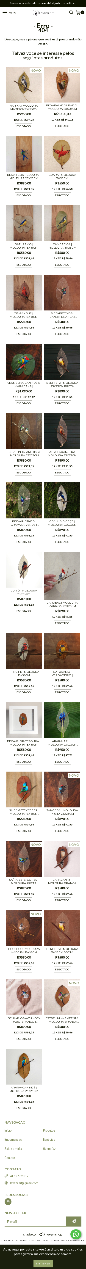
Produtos (49, 1130)
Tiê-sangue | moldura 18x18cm (24, 315)
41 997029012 (19, 1176)
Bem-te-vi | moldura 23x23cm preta (62, 384)
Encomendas (13, 1139)
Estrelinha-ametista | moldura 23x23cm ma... (24, 453)
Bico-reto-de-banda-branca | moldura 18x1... (62, 315)
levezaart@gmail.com (24, 1183)
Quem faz (49, 1149)
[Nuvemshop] (43, 1236)
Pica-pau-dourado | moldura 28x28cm (62, 107)
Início (8, 1130)
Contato (10, 1158)
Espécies (49, 1139)
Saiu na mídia (13, 1149)
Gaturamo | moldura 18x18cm (24, 245)
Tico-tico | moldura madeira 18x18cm (24, 950)
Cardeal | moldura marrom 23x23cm (62, 604)
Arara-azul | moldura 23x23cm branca (62, 742)
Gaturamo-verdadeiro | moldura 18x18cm (62, 673)
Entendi (43, 1263)
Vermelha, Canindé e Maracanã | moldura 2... (23, 384)
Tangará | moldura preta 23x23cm (62, 812)
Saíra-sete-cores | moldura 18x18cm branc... (23, 812)
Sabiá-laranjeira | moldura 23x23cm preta (62, 453)
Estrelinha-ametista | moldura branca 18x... (62, 1020)
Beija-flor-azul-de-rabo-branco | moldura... (24, 1020)
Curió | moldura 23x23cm (24, 592)
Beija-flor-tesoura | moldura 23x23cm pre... (23, 176)
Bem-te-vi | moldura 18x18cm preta (62, 950)
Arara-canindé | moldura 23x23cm (23, 1089)
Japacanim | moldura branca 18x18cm (62, 881)
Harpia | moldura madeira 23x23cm (24, 107)
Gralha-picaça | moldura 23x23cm (62, 523)
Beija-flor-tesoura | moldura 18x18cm (23, 742)
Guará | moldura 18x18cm (62, 176)
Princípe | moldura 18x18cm (23, 673)
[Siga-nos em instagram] (8, 1201)
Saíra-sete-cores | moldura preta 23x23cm (23, 881)
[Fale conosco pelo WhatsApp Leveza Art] (75, 1234)
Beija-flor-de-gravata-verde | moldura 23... (24, 523)
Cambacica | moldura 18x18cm (62, 245)
